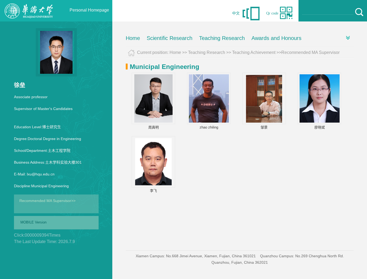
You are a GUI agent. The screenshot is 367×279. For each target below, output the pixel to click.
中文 (236, 13)
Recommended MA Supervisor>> (47, 201)
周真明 (153, 127)
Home (133, 38)
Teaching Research (222, 38)
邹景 (264, 127)
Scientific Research (169, 38)
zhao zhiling (209, 127)
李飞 (153, 191)
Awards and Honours (276, 38)
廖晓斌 (319, 127)
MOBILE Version (33, 222)
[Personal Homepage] (30, 20)
